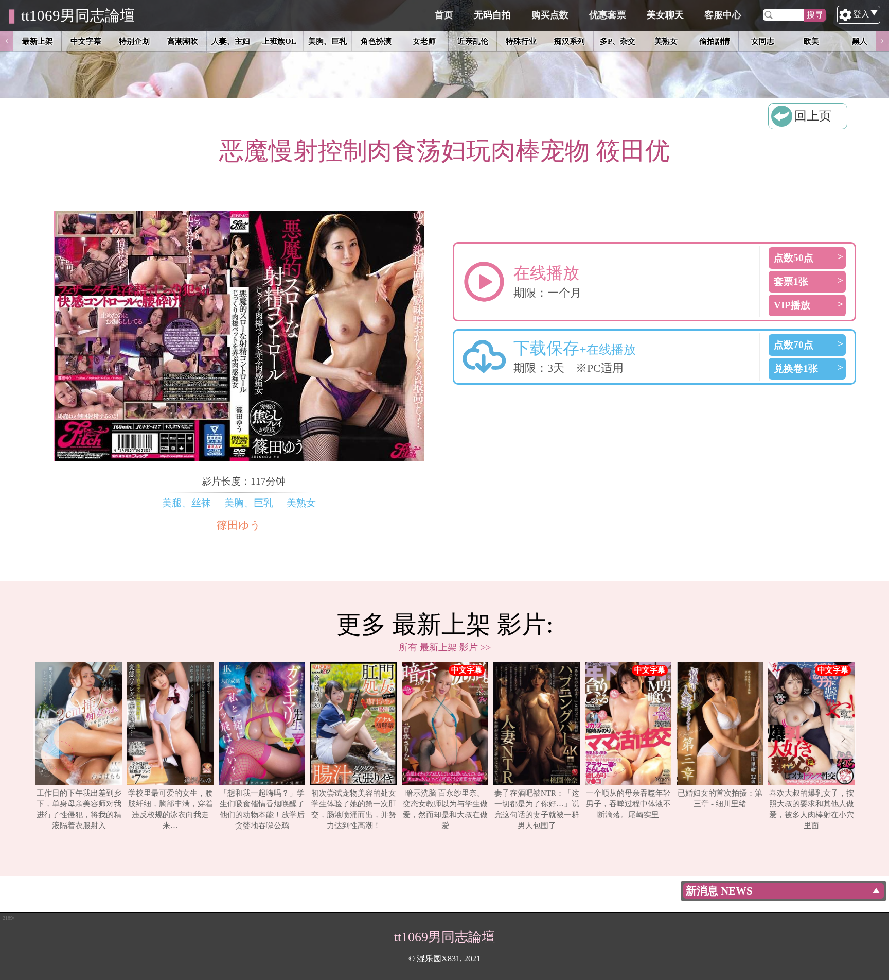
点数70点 (793, 344)
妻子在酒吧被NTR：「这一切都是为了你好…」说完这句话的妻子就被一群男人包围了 (536, 809)
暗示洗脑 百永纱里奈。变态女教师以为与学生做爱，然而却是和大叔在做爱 (445, 809)
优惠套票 (607, 15)
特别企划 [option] (134, 41)
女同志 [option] (762, 41)
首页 (444, 15)
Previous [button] (6, 41)
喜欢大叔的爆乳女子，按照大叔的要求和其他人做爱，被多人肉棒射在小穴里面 (811, 809)
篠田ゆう (239, 525)
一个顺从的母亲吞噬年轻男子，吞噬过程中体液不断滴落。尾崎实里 (628, 803)
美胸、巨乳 (248, 502)
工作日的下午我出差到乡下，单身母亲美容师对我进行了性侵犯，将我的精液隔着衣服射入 (79, 809)
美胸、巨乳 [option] (327, 41)
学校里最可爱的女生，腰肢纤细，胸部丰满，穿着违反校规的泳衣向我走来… (170, 809)
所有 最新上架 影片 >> (445, 647)
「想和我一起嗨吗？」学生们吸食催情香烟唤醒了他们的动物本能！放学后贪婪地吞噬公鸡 (262, 809)
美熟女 (301, 502)
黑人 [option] (859, 41)
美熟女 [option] (666, 41)
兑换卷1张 (796, 368)
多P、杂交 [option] (617, 41)
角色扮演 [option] (376, 41)
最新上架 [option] (37, 41)
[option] (78, 746)
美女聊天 (665, 15)
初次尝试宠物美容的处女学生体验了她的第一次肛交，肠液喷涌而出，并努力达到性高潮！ (353, 809)
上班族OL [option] (279, 41)
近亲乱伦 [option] (472, 41)
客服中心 (722, 15)
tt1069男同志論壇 (78, 15)
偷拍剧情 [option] (714, 41)
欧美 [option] (811, 41)
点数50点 (793, 257)
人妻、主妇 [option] (230, 41)
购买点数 (549, 15)
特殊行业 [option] (521, 41)
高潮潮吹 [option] (182, 41)
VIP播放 (792, 305)
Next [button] (882, 41)
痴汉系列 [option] (569, 41)
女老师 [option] (424, 41)
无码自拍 (492, 15)
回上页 (812, 116)
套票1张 (791, 281)
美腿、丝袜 (186, 502)
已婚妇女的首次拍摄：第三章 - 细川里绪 (720, 798)
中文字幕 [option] (85, 41)
